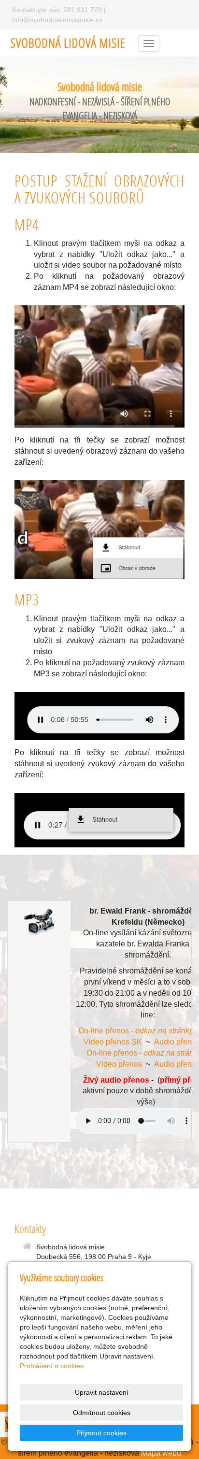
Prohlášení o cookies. (52, 1366)
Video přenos (119, 1064)
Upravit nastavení (101, 1392)
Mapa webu (161, 1453)
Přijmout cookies (101, 1433)
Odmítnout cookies (101, 1412)
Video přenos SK (113, 1042)
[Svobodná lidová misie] (68, 42)
